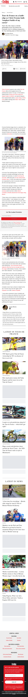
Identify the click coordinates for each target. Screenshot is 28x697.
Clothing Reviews (20, 656)
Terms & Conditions (13, 687)
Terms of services (16, 222)
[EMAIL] (10, 308)
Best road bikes (7, 646)
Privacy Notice (18, 223)
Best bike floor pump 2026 (14, 6)
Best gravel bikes (20, 646)
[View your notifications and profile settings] (13, 2)
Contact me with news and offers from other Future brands (14, 679)
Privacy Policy (18, 686)
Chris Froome (5, 89)
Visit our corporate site (18, 691)
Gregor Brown (10, 33)
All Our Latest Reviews (7, 654)
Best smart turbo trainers (7, 648)
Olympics (4, 290)
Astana (4, 191)
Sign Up (14, 682)
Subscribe (20, 1)
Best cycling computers (20, 648)
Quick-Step (18, 98)
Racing (3, 12)
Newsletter (23, 68)
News (17, 34)
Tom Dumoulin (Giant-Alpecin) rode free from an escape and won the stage (13, 267)
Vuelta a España (16, 290)
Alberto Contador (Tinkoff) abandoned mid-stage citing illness (14, 192)
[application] (14, 78)
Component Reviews (7, 656)
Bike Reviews (20, 654)
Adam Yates (18, 99)
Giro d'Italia (19, 637)
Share (5, 68)
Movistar (9, 134)
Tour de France (10, 12)
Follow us (16, 68)
